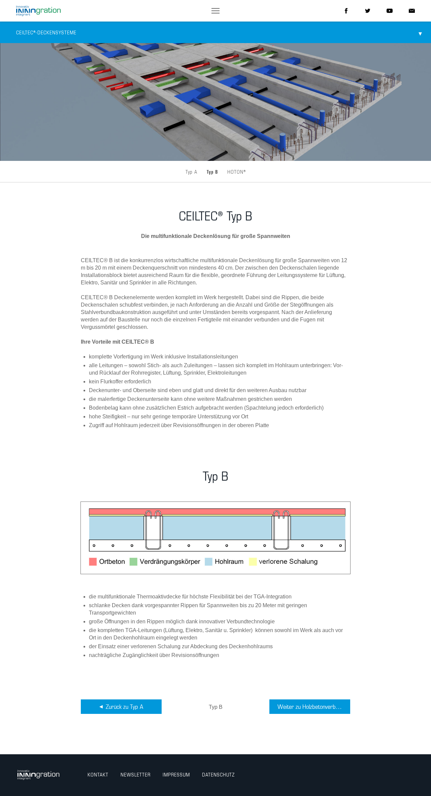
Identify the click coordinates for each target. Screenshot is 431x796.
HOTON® (236, 172)
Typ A (191, 172)
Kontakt (98, 775)
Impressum (176, 775)
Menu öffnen (420, 32)
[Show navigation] (215, 11)
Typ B (212, 172)
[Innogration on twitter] (367, 11)
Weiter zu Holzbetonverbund (310, 707)
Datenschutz (218, 775)
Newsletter (136, 775)
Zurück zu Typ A (124, 707)
